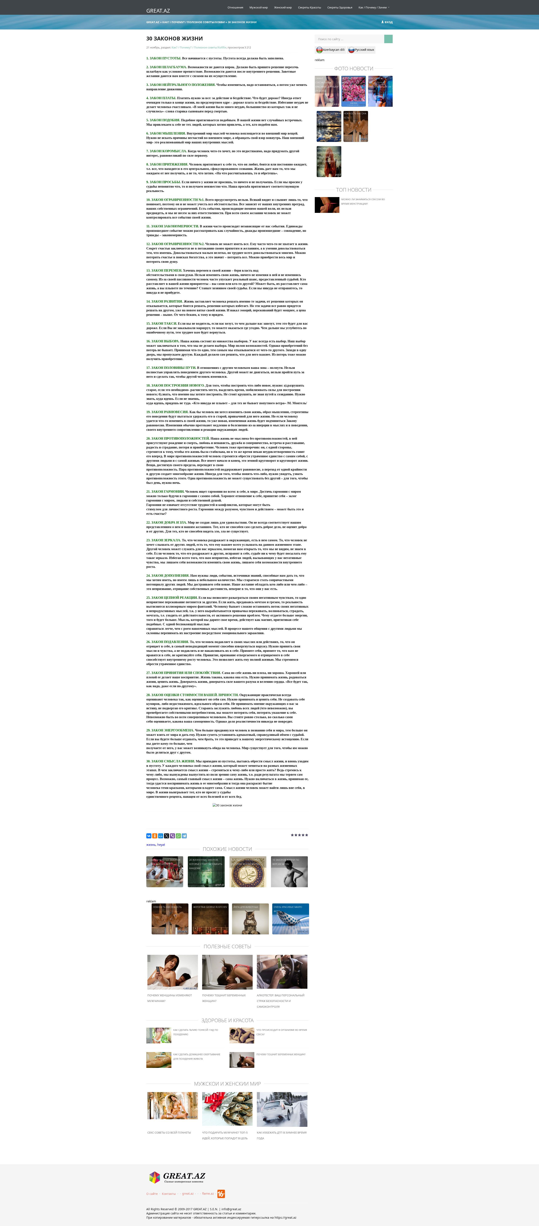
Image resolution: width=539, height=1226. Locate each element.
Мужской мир (258, 7)
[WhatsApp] (178, 835)
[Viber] (172, 835)
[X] (166, 835)
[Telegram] (184, 835)
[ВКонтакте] (148, 835)
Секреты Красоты (309, 7)
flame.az (208, 1194)
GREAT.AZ (158, 10)
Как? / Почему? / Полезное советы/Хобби (199, 47)
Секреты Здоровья (339, 7)
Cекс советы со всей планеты (169, 1132)
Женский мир (283, 7)
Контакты (169, 1194)
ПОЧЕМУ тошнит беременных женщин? (281, 1054)
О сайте (152, 1194)
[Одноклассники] (154, 835)
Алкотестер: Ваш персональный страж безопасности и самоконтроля (280, 1001)
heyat (161, 845)
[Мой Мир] (160, 835)
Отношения (235, 7)
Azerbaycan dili (334, 50)
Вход (388, 22)
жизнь (151, 845)
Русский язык (364, 50)
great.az (188, 1194)
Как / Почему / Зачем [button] (373, 7)
